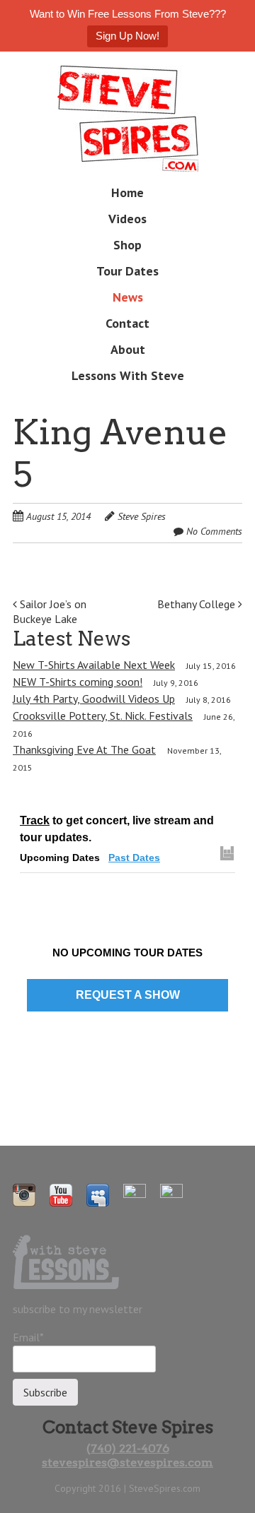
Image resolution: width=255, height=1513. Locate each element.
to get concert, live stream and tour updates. (117, 828)
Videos (127, 218)
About (127, 349)
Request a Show (128, 995)
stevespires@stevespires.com (127, 1462)
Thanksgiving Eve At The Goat (84, 749)
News (128, 297)
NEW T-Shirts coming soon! (77, 682)
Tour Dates (127, 271)
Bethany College (197, 604)
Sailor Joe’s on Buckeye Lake (49, 611)
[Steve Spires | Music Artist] (127, 149)
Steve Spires (142, 516)
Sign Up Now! (127, 36)
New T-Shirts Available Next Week (94, 665)
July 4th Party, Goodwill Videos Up (94, 699)
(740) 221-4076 (127, 1448)
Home (127, 192)
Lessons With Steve (128, 375)
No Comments (214, 531)
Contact (127, 323)
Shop (127, 245)
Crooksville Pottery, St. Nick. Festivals (103, 715)
